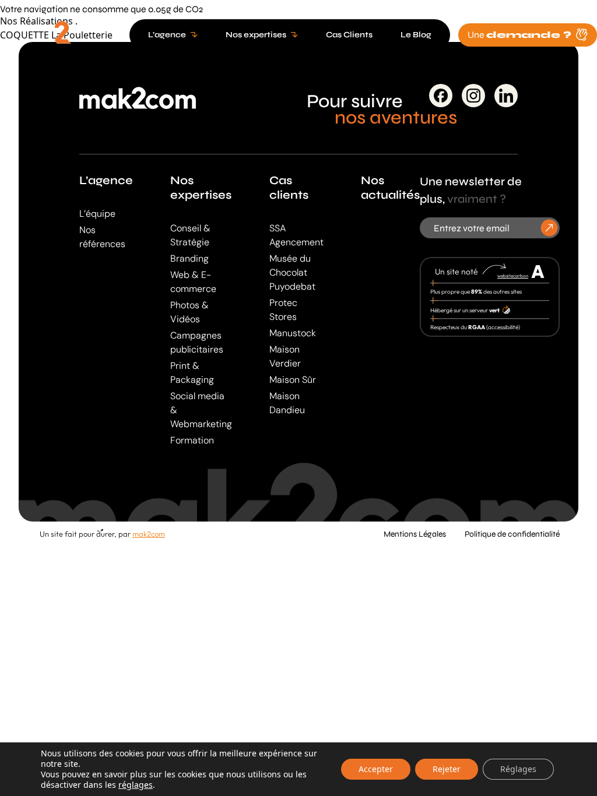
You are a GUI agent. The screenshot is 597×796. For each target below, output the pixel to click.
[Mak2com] (60, 37)
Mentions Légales (415, 534)
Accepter (376, 768)
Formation (192, 440)
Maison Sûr (292, 380)
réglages (135, 785)
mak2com (148, 533)
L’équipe (97, 213)
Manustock (292, 333)
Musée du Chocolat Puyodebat (292, 272)
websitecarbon (512, 276)
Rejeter (447, 768)
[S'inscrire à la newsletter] (549, 228)
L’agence (106, 180)
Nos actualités (390, 187)
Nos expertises (200, 187)
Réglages (518, 768)
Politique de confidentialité (512, 534)
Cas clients (288, 187)
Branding (189, 258)
